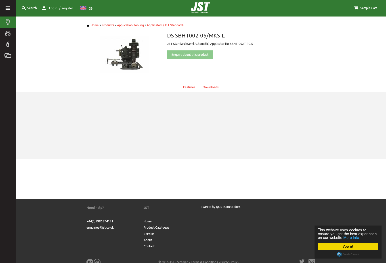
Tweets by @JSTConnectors (221, 207)
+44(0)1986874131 (99, 221)
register (67, 8)
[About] (9, 44)
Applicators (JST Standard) (165, 25)
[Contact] (9, 55)
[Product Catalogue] (9, 22)
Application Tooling (130, 25)
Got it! (348, 246)
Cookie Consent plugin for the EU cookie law (348, 254)
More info (351, 237)
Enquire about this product (190, 54)
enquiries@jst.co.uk (100, 227)
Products (108, 25)
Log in (53, 8)
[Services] (9, 33)
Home (95, 25)
